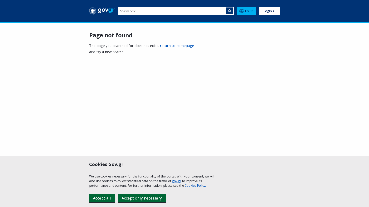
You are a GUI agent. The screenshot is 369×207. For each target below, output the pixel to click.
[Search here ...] (229, 10)
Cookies (191, 185)
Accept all (102, 198)
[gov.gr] (102, 11)
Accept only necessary (142, 198)
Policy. (201, 185)
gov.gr (176, 181)
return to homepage (177, 45)
